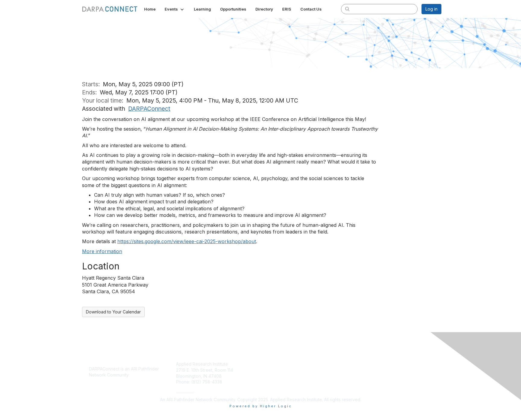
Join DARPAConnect (283, 364)
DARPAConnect (149, 108)
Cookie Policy (364, 370)
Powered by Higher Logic (260, 406)
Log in (431, 8)
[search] (347, 9)
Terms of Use (363, 376)
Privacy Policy (364, 364)
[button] (174, 9)
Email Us (185, 390)
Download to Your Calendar (113, 311)
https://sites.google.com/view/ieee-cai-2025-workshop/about (186, 241)
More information (102, 251)
